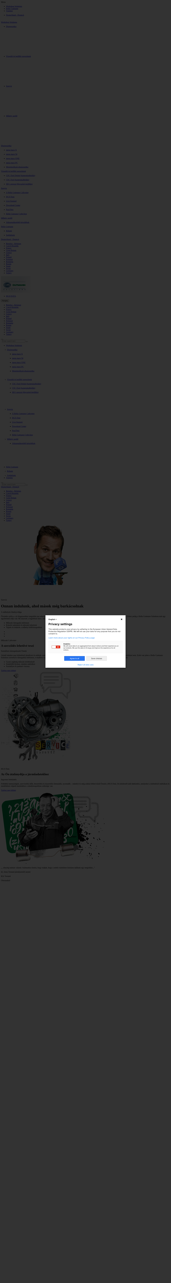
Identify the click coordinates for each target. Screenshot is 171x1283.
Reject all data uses (86, 665)
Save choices (96, 658)
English (52, 619)
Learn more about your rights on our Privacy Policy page (71, 638)
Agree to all (74, 658)
